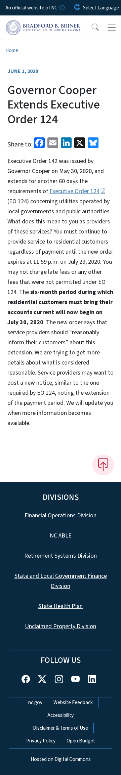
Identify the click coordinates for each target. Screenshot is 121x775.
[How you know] (61, 8)
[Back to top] (103, 465)
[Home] (43, 23)
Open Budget (81, 740)
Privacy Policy (40, 740)
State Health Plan (60, 606)
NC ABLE (61, 535)
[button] (91, 27)
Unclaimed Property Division (60, 626)
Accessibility (60, 715)
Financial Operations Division (60, 515)
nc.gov (35, 702)
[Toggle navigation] (111, 27)
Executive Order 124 (74, 191)
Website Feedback (73, 702)
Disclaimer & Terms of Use (60, 728)
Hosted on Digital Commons (61, 759)
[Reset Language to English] (77, 8)
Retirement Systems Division (60, 556)
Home (11, 50)
